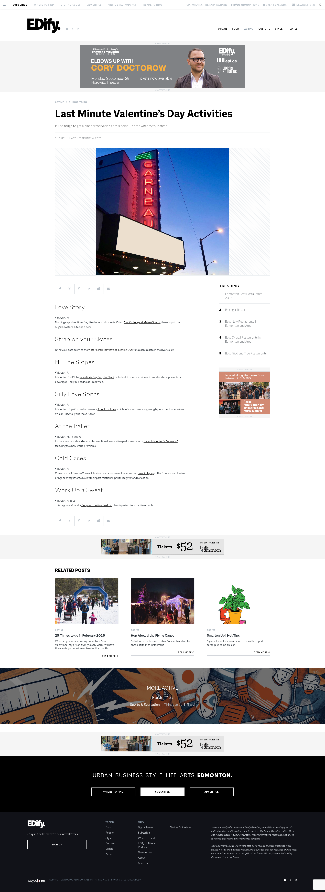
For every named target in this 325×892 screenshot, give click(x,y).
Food (235, 28)
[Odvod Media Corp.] (36, 881)
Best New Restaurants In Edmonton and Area (241, 324)
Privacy (114, 879)
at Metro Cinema (142, 322)
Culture (264, 28)
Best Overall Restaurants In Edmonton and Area (243, 339)
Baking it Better (235, 310)
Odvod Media (134, 879)
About (141, 857)
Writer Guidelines (180, 827)
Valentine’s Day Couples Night (97, 377)
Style (279, 28)
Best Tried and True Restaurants (246, 353)
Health (157, 697)
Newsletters (145, 852)
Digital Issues (71, 4)
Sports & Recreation (145, 704)
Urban (222, 28)
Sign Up (57, 844)
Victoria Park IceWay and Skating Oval (110, 350)
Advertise (94, 4)
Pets (169, 697)
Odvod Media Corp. (75, 879)
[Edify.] (43, 25)
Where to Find (44, 4)
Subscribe (20, 4)
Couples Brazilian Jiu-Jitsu (96, 505)
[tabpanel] (162, 784)
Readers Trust (153, 4)
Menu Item (176, 822)
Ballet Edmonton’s (161, 441)
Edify (141, 822)
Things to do (78, 102)
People (293, 28)
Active (248, 28)
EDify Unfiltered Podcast (147, 845)
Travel (191, 704)
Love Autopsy (146, 473)
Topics (109, 822)
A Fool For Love (107, 409)
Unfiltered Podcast (122, 4)
